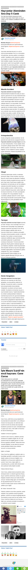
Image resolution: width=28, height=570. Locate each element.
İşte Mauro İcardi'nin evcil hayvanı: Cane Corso (12, 373)
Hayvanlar (4, 322)
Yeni (24, 348)
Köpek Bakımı (20, 6)
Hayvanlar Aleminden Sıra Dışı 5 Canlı (13, 12)
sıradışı (16, 322)
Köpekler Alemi (5, 8)
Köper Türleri (13, 6)
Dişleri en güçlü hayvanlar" (16, 317)
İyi (19, 348)
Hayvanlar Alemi (5, 6)
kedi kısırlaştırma (15, 42)
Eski (21, 348)
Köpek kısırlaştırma (14, 46)
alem (11, 322)
